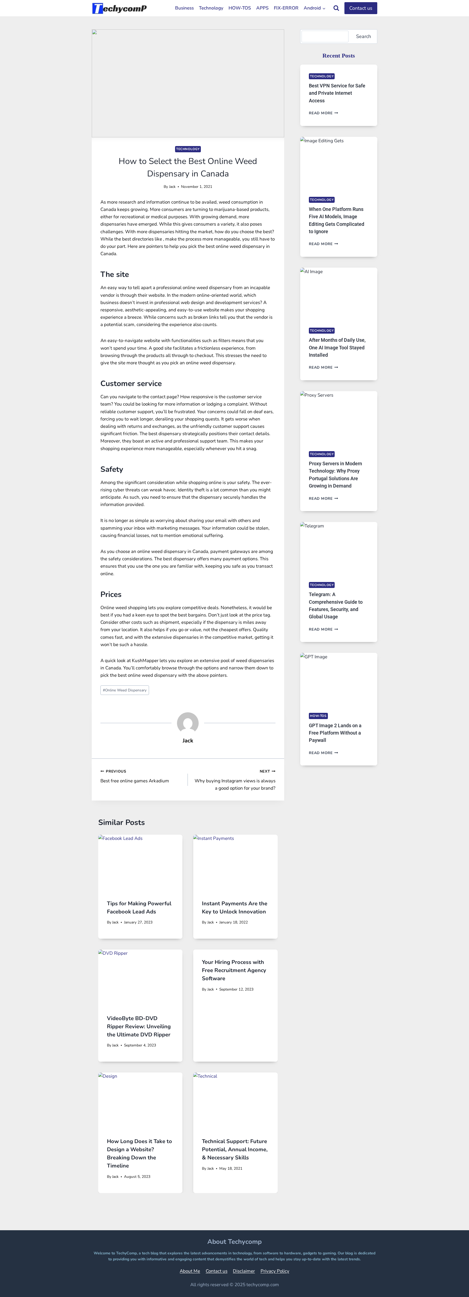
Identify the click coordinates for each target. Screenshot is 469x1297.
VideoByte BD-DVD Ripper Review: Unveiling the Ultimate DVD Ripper (139, 1026)
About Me (190, 1271)
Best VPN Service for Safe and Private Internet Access (337, 93)
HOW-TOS (240, 8)
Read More (323, 113)
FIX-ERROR (286, 8)
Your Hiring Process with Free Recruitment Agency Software (234, 970)
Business (184, 8)
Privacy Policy (275, 1271)
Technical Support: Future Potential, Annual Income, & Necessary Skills (235, 1149)
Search (363, 36)
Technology (211, 8)
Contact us (360, 8)
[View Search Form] (336, 8)
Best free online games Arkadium (134, 776)
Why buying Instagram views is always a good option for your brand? (235, 780)
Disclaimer (244, 1271)
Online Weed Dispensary (125, 690)
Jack (172, 186)
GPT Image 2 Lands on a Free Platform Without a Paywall (335, 733)
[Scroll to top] (451, 1285)
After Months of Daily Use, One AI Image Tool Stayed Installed (337, 347)
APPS (262, 8)
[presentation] (140, 863)
